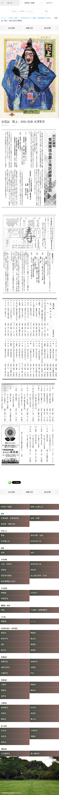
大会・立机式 (6, 564)
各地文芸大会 (25, 18)
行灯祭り (34, 593)
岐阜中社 (4, 639)
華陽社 (33, 633)
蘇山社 (33, 639)
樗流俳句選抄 (6, 576)
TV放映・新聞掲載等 (38, 18)
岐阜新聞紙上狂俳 (8, 581)
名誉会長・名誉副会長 (10, 518)
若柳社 (33, 650)
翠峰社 (33, 685)
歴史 (3, 535)
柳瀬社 (33, 644)
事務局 (3, 621)
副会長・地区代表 (8, 524)
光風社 (33, 667)
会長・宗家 (35, 518)
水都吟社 (4, 673)
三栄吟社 (34, 730)
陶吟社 (33, 690)
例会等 (33, 570)
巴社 (32, 673)
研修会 (3, 570)
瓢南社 (3, 719)
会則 (32, 553)
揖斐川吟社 (5, 667)
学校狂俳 (4, 598)
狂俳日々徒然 (29, 3)
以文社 (3, 730)
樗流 (3, 610)
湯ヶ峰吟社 (35, 753)
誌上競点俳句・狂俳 (39, 576)
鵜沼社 (3, 633)
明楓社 (33, 736)
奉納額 (3, 593)
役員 (3, 553)
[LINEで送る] (10, 482)
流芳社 (3, 696)
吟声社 (33, 707)
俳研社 (3, 713)
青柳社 (3, 690)
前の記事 (47, 28)
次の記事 (11, 28)
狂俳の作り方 (36, 541)
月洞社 (3, 685)
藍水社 (3, 650)
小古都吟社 (5, 753)
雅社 (3, 644)
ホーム (9, 3)
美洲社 (33, 713)
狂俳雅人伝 (5, 541)
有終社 (3, 742)
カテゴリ (49, 3)
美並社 (48, 18)
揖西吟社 (4, 662)
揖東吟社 (34, 662)
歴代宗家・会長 (37, 535)
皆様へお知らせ (37, 507)
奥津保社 (4, 707)
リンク (33, 621)
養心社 (33, 719)
